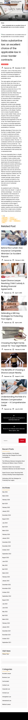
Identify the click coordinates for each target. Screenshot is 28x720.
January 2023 (5, 580)
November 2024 (6, 515)
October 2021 (5, 638)
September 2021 (6, 642)
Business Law (6, 677)
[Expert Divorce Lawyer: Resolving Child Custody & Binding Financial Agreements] (14, 270)
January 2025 (5, 511)
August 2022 (5, 600)
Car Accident (5, 681)
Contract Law (5, 64)
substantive (17, 220)
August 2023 (5, 557)
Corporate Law (6, 689)
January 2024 (5, 538)
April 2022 (5, 615)
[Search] (10, 17)
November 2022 (6, 588)
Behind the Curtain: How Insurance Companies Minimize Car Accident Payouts (17, 2)
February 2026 (6, 499)
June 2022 (5, 607)
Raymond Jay (7, 68)
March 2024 (5, 530)
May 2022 (5, 611)
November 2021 (6, 634)
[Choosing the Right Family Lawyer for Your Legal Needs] (14, 332)
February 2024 (6, 534)
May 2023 (5, 565)
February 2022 (6, 623)
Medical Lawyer (6, 704)
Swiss (3, 222)
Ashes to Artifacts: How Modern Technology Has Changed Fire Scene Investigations (11, 455)
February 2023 (6, 577)
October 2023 (5, 550)
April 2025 (5, 503)
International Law (6, 700)
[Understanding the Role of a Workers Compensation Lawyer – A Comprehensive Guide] (14, 386)
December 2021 (6, 631)
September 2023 (6, 553)
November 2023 (6, 546)
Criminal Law (5, 693)
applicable (4, 217)
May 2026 (5, 492)
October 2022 (5, 592)
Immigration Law (6, 696)
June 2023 (5, 561)
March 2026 (5, 496)
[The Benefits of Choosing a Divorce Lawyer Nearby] (14, 359)
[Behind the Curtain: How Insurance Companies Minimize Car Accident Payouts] (7, 2)
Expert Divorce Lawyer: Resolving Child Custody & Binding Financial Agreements (12, 473)
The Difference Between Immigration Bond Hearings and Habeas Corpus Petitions (13, 462)
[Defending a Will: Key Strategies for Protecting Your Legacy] (14, 303)
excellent (4, 220)
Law (10, 220)
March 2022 (5, 619)
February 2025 (6, 507)
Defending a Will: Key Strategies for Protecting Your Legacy (12, 316)
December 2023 (6, 542)
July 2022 (4, 604)
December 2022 (6, 584)
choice (12, 217)
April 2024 (5, 526)
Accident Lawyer (6, 673)
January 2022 (5, 627)
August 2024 (5, 519)
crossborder (13, 219)
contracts (4, 219)
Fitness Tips (5, 654)
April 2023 (5, 569)
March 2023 (5, 573)
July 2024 (4, 523)
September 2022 (6, 596)
